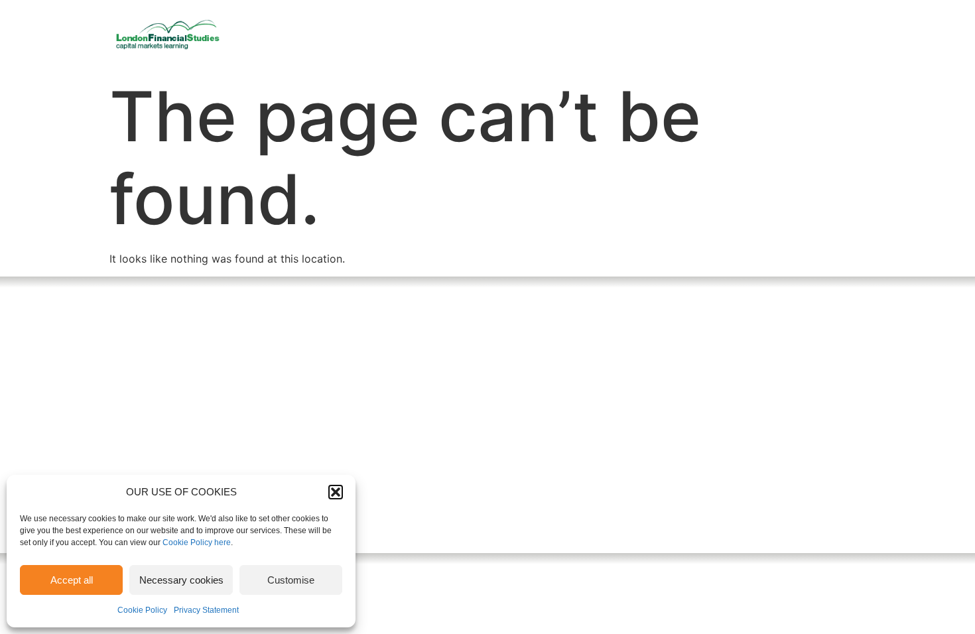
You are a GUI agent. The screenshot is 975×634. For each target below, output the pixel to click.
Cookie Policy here (196, 542)
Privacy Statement (206, 610)
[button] (335, 492)
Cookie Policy (142, 610)
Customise (290, 580)
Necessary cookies (181, 580)
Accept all (71, 580)
